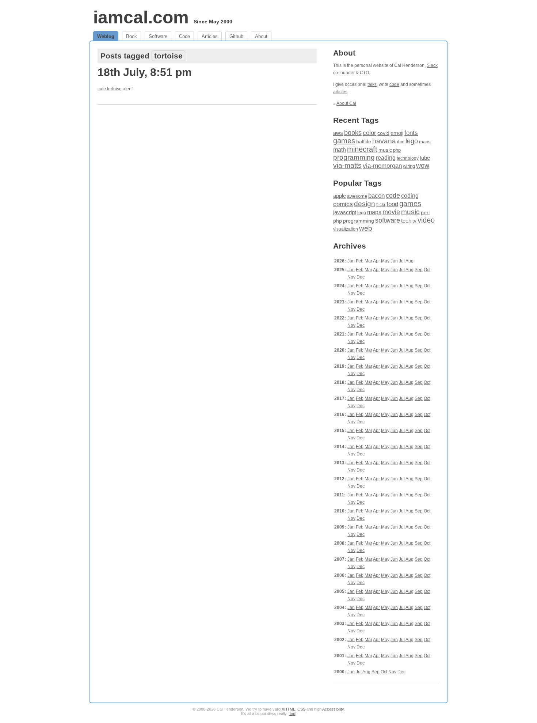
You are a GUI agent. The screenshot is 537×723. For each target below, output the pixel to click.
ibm (400, 141)
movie (391, 212)
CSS (301, 709)
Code (184, 36)
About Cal (346, 103)
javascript (344, 212)
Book (131, 36)
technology (408, 158)
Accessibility (333, 709)
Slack (432, 65)
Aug (409, 261)
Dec (361, 277)
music (385, 150)
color (369, 132)
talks (372, 84)
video (426, 220)
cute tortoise (110, 88)
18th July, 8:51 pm (145, 72)
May (385, 261)
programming (354, 157)
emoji (397, 133)
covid (383, 133)
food (392, 204)
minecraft (362, 149)
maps (425, 141)
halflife (363, 141)
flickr (380, 204)
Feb (359, 261)
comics (343, 204)
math (339, 149)
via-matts (347, 165)
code (394, 84)
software (387, 220)
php (397, 150)
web (365, 228)
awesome (357, 196)
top (292, 713)
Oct (427, 269)
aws (338, 133)
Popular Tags (357, 183)
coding (410, 196)
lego (411, 141)
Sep (419, 269)
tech (406, 221)
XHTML (288, 709)
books (353, 132)
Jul (402, 261)
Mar (368, 261)
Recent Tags (356, 120)
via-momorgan (382, 165)
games (344, 141)
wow (422, 165)
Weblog (105, 36)
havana (384, 141)
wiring (409, 166)
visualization (345, 229)
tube (425, 158)
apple (339, 196)
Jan (351, 261)
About (261, 36)
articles (340, 91)
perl (425, 212)
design (364, 204)
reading (386, 158)
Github (236, 36)
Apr (376, 261)
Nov (351, 277)
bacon (376, 195)
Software (158, 36)
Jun (394, 261)
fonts (411, 132)
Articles (210, 36)
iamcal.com (141, 17)
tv (414, 221)
